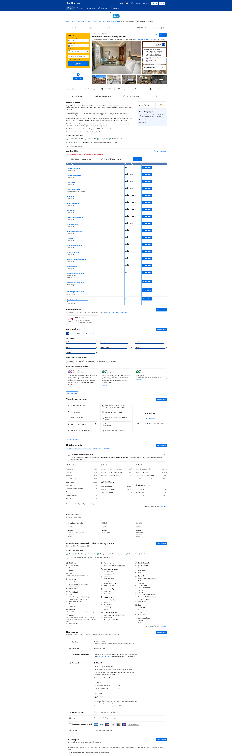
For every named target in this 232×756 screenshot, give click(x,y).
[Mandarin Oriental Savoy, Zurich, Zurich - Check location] (93, 40)
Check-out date (72, 48)
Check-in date (71, 43)
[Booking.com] (73, 3)
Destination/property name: (75, 38)
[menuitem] (70, 8)
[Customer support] (132, 3)
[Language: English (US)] (127, 3)
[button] (78, 56)
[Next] (164, 57)
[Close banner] (164, 454)
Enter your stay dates (103, 656)
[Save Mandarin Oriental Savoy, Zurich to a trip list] (156, 35)
